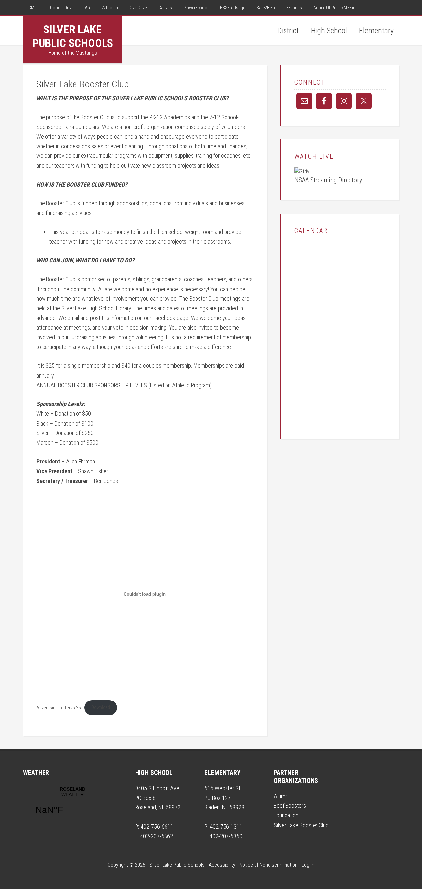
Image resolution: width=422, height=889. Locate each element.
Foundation (286, 815)
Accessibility (222, 865)
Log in (308, 865)
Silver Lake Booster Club (301, 825)
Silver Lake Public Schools (72, 36)
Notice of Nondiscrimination (268, 865)
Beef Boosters (290, 805)
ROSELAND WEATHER (72, 804)
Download (100, 707)
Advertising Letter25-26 (58, 707)
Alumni (281, 796)
